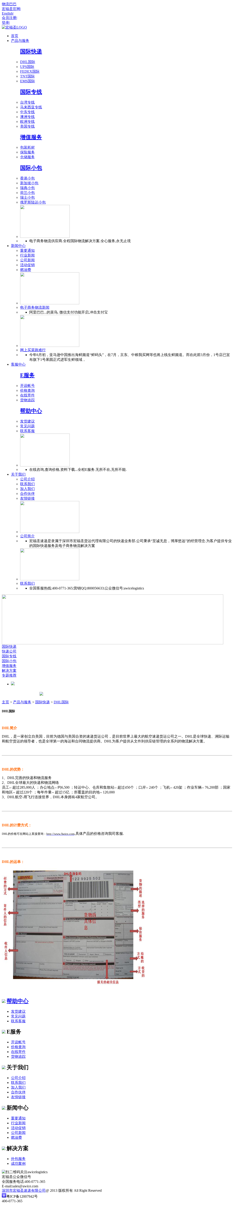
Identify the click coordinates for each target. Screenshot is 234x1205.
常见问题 (27, 426)
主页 (5, 702)
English (7, 13)
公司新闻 (27, 260)
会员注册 (9, 18)
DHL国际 (27, 62)
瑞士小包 (27, 197)
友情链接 (27, 498)
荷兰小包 (27, 193)
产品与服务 (22, 702)
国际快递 (31, 51)
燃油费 (25, 270)
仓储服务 (27, 157)
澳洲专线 (27, 117)
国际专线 (31, 92)
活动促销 (27, 265)
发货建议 (27, 421)
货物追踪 (27, 400)
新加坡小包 (29, 183)
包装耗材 (27, 147)
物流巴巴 (9, 4)
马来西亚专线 (31, 107)
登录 (6, 22)
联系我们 (27, 484)
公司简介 (27, 536)
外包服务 (18, 1159)
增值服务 (31, 137)
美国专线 (27, 126)
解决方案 (9, 670)
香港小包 (27, 178)
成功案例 (18, 1163)
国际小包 (31, 168)
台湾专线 (27, 102)
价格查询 (27, 390)
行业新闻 (27, 255)
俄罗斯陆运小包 (33, 202)
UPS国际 (27, 67)
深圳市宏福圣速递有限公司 (24, 1190)
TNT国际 (27, 76)
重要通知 (27, 250)
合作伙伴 (27, 493)
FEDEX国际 (30, 71)
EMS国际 (27, 81)
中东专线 (27, 112)
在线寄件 (27, 395)
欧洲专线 (27, 121)
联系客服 (27, 431)
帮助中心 (31, 411)
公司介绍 (27, 479)
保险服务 (27, 152)
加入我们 (27, 489)
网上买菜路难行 (33, 350)
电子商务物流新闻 (34, 307)
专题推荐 (9, 675)
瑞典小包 (27, 188)
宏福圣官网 (11, 9)
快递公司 (9, 651)
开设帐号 (27, 386)
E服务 (27, 375)
